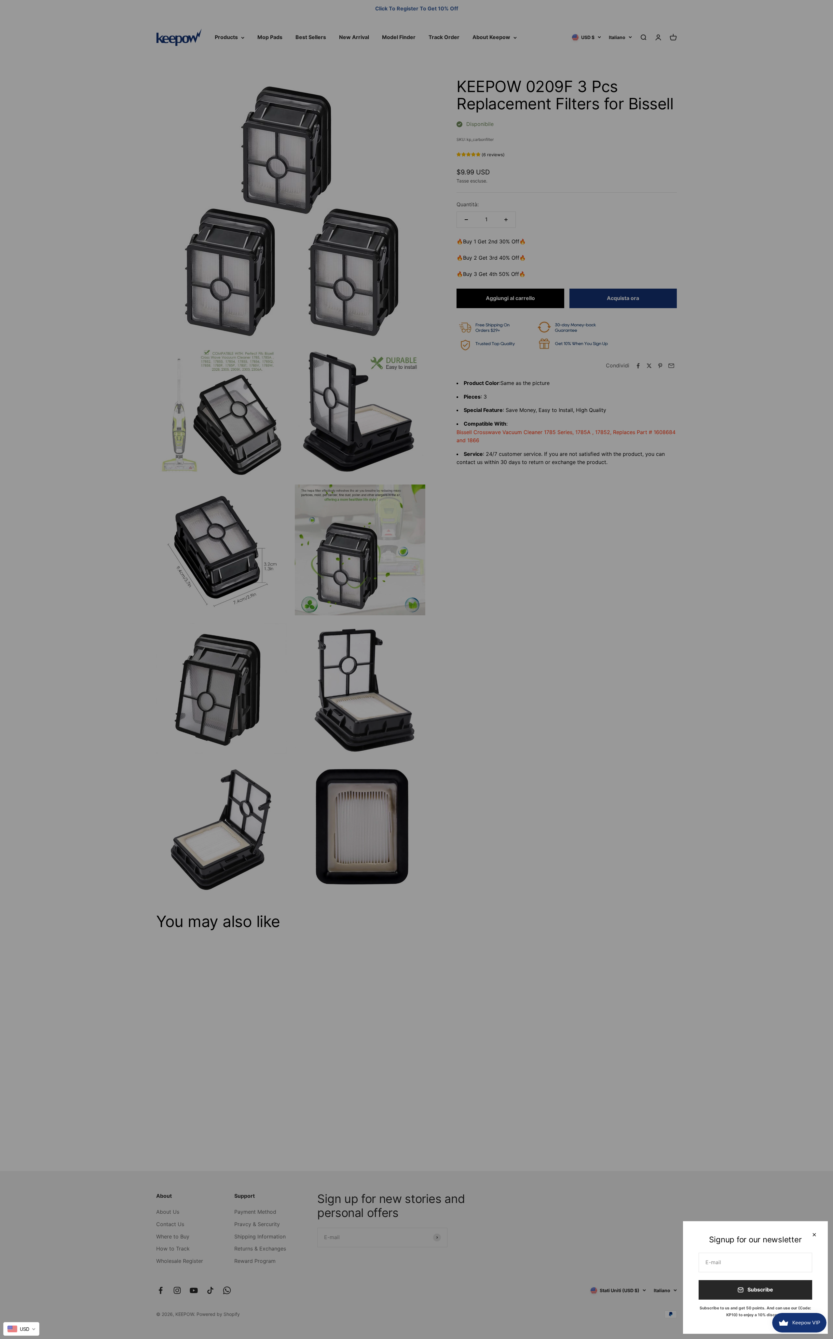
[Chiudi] (814, 1235)
